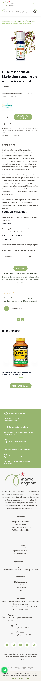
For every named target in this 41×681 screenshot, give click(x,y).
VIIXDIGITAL (8, 657)
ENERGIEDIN (30, 654)
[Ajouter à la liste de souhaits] (4, 124)
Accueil (4, 21)
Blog (20, 590)
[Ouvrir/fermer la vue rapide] (35, 346)
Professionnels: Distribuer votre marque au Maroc (21, 570)
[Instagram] (13, 645)
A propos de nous (20, 567)
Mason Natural (20, 381)
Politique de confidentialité (20, 522)
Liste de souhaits (20, 548)
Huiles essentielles (22, 130)
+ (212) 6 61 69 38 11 (23, 628)
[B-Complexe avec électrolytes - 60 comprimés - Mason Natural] (20, 351)
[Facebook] (6, 645)
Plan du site (20, 585)
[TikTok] (34, 645)
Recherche (34, 11)
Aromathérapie (25, 21)
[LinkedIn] (27, 645)
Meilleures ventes (20, 582)
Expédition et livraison (20, 551)
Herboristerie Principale (20, 678)
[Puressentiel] (7, 105)
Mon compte (20, 545)
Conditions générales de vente (20, 527)
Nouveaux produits (20, 553)
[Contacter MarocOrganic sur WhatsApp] (4, 670)
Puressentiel (15, 135)
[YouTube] (20, 645)
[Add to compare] (10, 124)
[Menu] (38, 4)
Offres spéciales (20, 587)
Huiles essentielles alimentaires (21, 23)
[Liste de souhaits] (29, 4)
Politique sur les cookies (20, 530)
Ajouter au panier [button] (20, 385)
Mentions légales (20, 524)
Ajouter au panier (22, 116)
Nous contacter (20, 533)
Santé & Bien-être (13, 21)
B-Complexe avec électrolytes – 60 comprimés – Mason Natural (16, 373)
